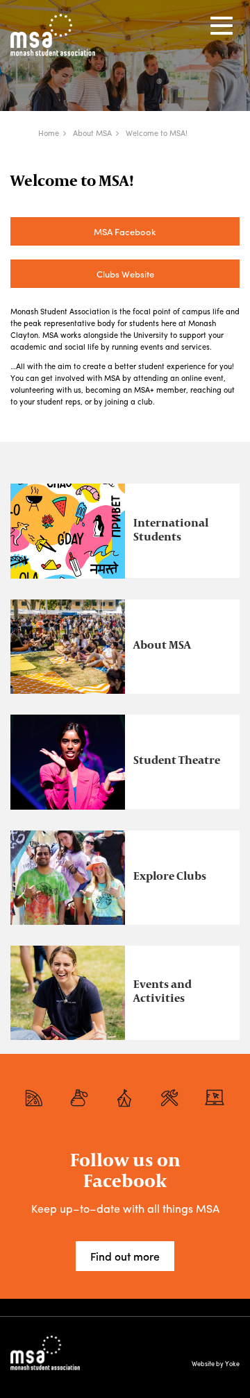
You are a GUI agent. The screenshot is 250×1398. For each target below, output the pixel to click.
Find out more (125, 1256)
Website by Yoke (216, 1363)
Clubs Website (125, 273)
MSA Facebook (125, 231)
